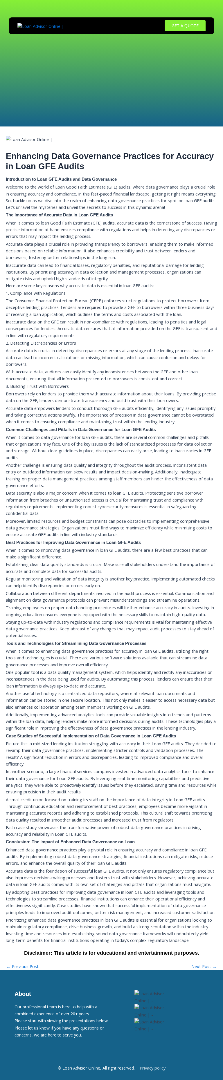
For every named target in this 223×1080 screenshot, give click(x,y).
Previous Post (22, 966)
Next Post (204, 966)
